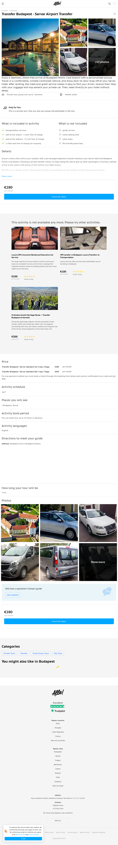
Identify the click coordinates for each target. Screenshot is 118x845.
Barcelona (58, 765)
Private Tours (9, 653)
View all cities (57, 786)
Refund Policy (85, 832)
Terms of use (60, 832)
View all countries (58, 740)
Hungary (58, 728)
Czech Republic (58, 732)
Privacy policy (72, 832)
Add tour (58, 821)
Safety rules (49, 832)
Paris (58, 777)
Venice (57, 756)
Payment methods (98, 832)
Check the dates (59, 197)
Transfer (24, 653)
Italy (58, 723)
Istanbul (58, 782)
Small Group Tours (41, 653)
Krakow (58, 773)
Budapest (58, 752)
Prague (58, 760)
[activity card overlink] (35, 266)
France (57, 736)
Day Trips (58, 653)
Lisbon (57, 769)
